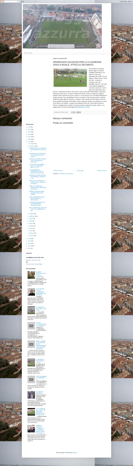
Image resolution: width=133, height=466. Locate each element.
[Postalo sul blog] (74, 112)
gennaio (31, 235)
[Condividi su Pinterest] (80, 112)
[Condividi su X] (76, 112)
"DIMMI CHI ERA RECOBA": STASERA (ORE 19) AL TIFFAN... (37, 193)
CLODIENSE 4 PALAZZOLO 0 (40, 360)
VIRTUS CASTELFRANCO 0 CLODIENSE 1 (41, 324)
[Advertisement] (34, 89)
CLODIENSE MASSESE (39, 392)
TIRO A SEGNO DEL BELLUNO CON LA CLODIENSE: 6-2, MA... (38, 209)
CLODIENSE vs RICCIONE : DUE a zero (41, 309)
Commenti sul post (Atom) (65, 173)
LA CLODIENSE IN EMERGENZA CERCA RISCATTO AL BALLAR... (37, 171)
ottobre (31, 213)
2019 (29, 136)
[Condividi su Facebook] (78, 112)
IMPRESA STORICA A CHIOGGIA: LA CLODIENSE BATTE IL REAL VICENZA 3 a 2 (40, 429)
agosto (31, 218)
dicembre (32, 143)
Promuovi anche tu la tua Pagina (34, 264)
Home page (28, 53)
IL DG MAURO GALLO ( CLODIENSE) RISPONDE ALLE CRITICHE (41, 292)
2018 (29, 139)
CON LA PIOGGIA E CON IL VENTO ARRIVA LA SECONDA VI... (37, 198)
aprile (31, 228)
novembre (32, 146)
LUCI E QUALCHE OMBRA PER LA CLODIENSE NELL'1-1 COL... (36, 166)
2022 (29, 129)
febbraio (31, 233)
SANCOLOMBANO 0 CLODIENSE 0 (41, 377)
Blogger (74, 452)
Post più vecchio (102, 170)
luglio (31, 221)
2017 (29, 141)
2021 (29, 132)
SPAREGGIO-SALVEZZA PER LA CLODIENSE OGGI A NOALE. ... (37, 155)
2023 (29, 127)
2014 (29, 243)
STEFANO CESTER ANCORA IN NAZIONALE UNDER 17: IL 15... (37, 177)
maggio (31, 226)
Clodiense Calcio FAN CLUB (33, 260)
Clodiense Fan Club (83, 107)
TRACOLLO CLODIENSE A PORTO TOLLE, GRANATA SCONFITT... (37, 182)
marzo (31, 230)
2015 (29, 241)
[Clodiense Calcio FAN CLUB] (27, 262)
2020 (29, 134)
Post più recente (58, 170)
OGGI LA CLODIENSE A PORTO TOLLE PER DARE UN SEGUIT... (37, 187)
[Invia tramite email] (72, 112)
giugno (31, 223)
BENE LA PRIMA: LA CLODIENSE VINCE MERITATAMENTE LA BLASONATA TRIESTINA (41, 344)
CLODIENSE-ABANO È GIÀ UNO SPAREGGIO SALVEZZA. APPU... (37, 204)
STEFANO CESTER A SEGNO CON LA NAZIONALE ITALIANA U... (37, 160)
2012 (29, 248)
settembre (32, 216)
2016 (29, 238)
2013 (29, 246)
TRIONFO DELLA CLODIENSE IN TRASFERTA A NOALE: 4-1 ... (38, 150)
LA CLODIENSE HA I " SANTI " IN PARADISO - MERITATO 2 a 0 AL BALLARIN (40, 412)
